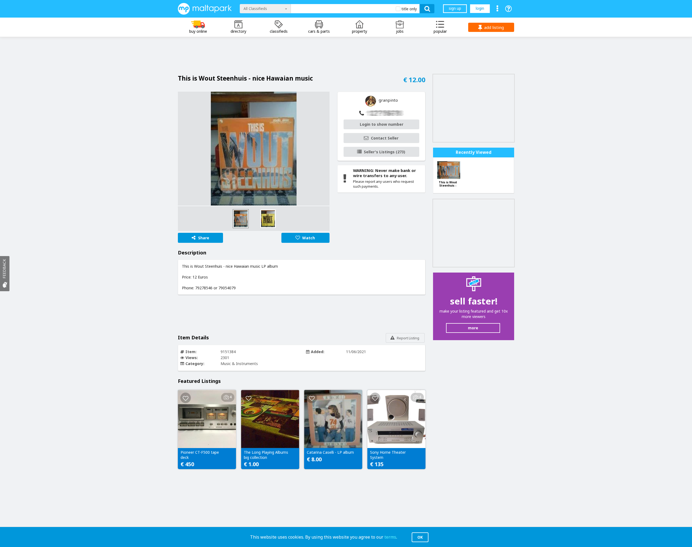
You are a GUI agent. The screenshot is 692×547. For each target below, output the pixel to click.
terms (390, 537)
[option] (254, 149)
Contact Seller (384, 138)
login (480, 8)
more (473, 327)
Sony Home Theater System (388, 455)
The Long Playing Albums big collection (266, 455)
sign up (455, 8)
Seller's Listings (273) (384, 151)
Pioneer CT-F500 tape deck (200, 455)
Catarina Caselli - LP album (330, 452)
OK (420, 537)
